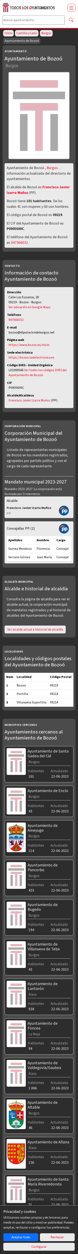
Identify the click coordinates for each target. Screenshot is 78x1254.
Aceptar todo (20, 1237)
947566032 (19, 242)
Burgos (46, 33)
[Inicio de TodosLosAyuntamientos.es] (33, 7)
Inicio (8, 33)
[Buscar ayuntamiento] (71, 20)
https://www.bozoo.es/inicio (29, 345)
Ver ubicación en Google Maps (30, 307)
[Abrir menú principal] (72, 8)
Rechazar (57, 1237)
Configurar (39, 1246)
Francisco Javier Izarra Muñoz (30, 400)
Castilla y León (26, 33)
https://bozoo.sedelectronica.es (31, 357)
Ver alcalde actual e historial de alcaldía (35, 629)
